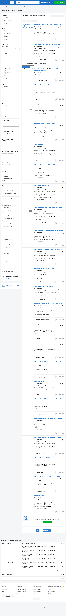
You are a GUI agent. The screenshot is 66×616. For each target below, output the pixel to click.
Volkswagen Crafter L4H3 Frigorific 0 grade (44, 123)
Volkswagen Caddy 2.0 (39, 324)
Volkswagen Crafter (39, 495)
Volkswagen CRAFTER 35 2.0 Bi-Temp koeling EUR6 (47, 44)
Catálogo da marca (21, 598)
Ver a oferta (47, 522)
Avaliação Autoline (21, 595)
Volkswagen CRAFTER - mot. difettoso (43, 286)
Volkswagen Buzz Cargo (40, 70)
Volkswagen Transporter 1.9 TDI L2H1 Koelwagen (46, 457)
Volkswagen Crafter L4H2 (40, 144)
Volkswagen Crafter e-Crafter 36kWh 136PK (44, 104)
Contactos (4, 593)
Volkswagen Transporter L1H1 (41, 84)
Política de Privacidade (41, 68)
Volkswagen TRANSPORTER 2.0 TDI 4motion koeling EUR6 (48, 207)
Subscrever (26, 66)
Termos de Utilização (56, 68)
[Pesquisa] (17, 2)
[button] (60, 39)
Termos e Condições (21, 589)
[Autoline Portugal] (5, 2)
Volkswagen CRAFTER (39, 381)
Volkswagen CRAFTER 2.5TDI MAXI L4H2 (44, 268)
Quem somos (4, 589)
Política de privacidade (21, 591)
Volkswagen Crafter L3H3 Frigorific (42, 342)
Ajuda (3, 591)
